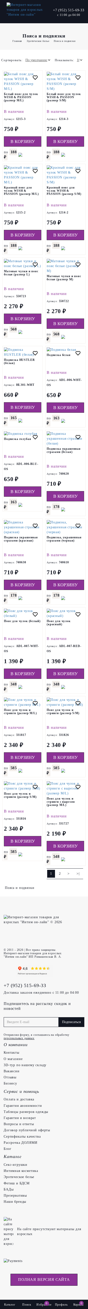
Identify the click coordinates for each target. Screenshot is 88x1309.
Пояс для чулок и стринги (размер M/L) (20, 711)
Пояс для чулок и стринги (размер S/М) (20, 795)
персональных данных (19, 1038)
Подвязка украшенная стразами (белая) (64, 450)
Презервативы (15, 1195)
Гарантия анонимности (23, 1106)
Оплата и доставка (19, 1099)
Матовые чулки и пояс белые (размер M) (64, 277)
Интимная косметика (21, 1171)
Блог (7, 1149)
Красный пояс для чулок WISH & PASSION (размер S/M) (64, 191)
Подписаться (71, 1022)
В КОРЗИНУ (23, 141)
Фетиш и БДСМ (17, 1183)
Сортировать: (12, 60)
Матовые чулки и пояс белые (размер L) (21, 273)
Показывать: (64, 60)
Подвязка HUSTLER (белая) (19, 361)
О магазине (13, 1059)
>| (78, 873)
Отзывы (10, 1077)
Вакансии (12, 1071)
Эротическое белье (19, 1177)
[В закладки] (35, 78)
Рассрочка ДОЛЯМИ (20, 1142)
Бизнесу (10, 1083)
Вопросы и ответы (19, 1124)
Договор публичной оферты (27, 1130)
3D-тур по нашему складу (25, 1065)
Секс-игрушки (15, 1165)
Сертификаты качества (22, 1136)
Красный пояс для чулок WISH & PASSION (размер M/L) (21, 191)
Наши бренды (15, 1201)
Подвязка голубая (17, 439)
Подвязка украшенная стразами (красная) (21, 539)
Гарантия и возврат (20, 1118)
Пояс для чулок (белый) (22, 621)
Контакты (11, 1052)
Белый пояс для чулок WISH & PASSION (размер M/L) (21, 97)
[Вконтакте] (8, 971)
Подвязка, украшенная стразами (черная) (64, 539)
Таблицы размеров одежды (26, 1112)
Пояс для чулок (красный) (59, 622)
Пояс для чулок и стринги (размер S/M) (63, 711)
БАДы (8, 1189)
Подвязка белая (59, 355)
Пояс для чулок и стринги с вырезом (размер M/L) (61, 802)
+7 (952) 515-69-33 (68, 10)
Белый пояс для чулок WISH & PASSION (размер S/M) (64, 97)
